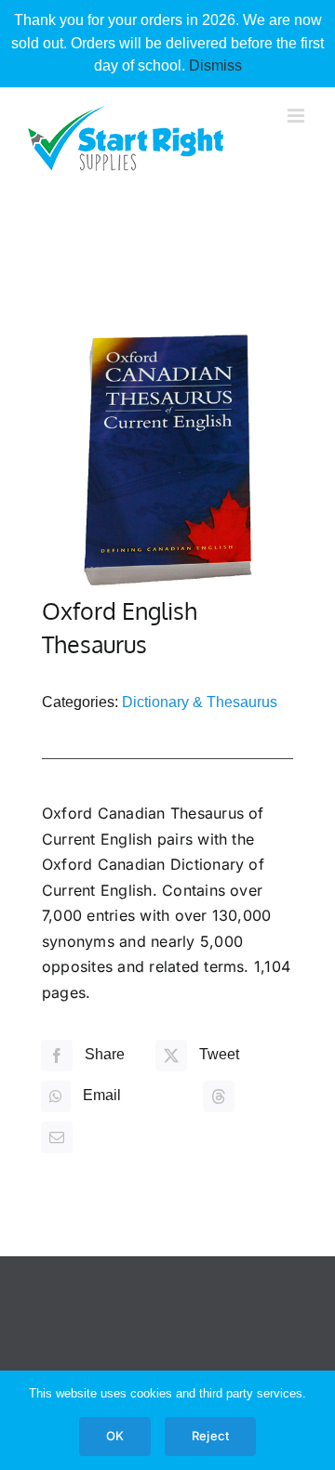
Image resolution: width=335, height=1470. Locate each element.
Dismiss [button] (215, 65)
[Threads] (218, 1096)
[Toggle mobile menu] (297, 115)
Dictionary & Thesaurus (199, 702)
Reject (210, 1435)
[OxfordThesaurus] (167, 460)
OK (115, 1435)
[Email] (56, 1137)
